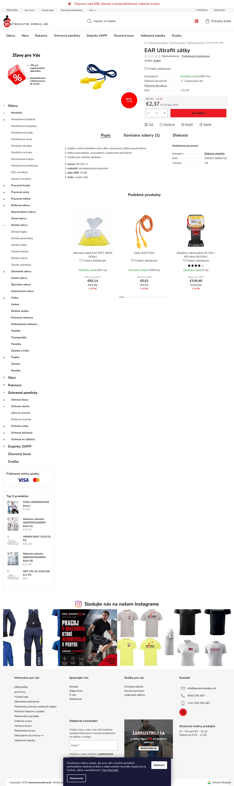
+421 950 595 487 (198, 703)
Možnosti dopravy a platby (29, 711)
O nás (72, 695)
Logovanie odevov (134, 695)
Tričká (14, 298)
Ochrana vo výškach (23, 439)
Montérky (16, 113)
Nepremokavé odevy (23, 212)
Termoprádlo (19, 337)
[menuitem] (10, 35)
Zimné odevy (18, 218)
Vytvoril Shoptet (221, 782)
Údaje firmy (76, 691)
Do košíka (198, 113)
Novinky (16, 370)
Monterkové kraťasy (22, 159)
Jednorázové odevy (22, 291)
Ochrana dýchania (21, 433)
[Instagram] (183, 712)
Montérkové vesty (21, 139)
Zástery (15, 364)
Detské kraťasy (19, 251)
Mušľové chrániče (21, 419)
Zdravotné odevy (21, 271)
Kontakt (73, 686)
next (225, 254)
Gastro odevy (19, 278)
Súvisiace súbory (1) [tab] (142, 135)
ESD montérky (19, 172)
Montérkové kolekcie (23, 119)
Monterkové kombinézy (24, 165)
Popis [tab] (106, 135)
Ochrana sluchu (20, 406)
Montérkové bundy (22, 132)
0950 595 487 (196, 695)
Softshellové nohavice (24, 324)
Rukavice (15, 385)
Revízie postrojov (134, 691)
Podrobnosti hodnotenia (196, 56)
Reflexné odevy (20, 205)
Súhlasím (159, 765)
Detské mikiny (19, 258)
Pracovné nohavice (22, 317)
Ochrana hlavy (19, 400)
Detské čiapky (19, 232)
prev (63, 254)
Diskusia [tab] (180, 135)
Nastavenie (76, 778)
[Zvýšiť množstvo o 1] (164, 113)
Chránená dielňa (133, 686)
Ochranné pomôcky (22, 392)
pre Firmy (29, 10)
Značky (13, 461)
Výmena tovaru (23, 726)
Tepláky (16, 331)
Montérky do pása (21, 146)
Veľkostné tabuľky (24, 740)
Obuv (12, 377)
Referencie (75, 699)
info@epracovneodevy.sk (201, 688)
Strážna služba (20, 311)
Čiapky (15, 357)
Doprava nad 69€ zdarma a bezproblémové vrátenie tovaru (117, 4)
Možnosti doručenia (155, 85)
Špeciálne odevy (21, 284)
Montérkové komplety (24, 126)
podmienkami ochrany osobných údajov (91, 755)
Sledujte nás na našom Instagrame (121, 604)
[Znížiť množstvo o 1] (148, 113)
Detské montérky (21, 179)
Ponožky (16, 344)
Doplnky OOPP (20, 446)
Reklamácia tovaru (25, 730)
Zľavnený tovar (19, 454)
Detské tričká (18, 245)
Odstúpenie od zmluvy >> (29, 735)
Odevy (13, 105)
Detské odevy (19, 225)
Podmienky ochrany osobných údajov (35, 706)
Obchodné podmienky (72, 10)
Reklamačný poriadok (26, 716)
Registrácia (219, 10)
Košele (15, 304)
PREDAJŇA (12, 10)
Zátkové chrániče (20, 413)
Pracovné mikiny (20, 199)
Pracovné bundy (20, 185)
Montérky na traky (21, 152)
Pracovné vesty (20, 192)
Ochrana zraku (19, 426)
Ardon (157, 60)
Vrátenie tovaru (23, 721)
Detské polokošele (22, 238)
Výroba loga (47, 10)
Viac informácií (110, 770)
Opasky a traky (20, 350)
